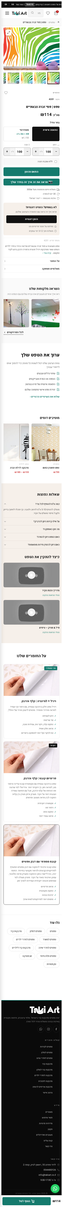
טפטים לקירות (46, 1046)
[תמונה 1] (53, 78)
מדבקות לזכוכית (45, 1081)
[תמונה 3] (27, 78)
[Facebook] (56, 1029)
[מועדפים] (47, 13)
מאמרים (49, 1112)
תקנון (50, 1129)
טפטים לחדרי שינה (47, 947)
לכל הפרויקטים (15, 332)
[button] (45, 313)
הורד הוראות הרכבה (51, 595)
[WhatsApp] (40, 1029)
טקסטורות (51, 964)
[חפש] (32, 13)
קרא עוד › (47, 253)
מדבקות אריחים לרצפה (42, 1086)
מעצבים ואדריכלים (44, 1134)
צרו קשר (48, 1146)
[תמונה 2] (40, 78)
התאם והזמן (31, 172)
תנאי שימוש (47, 1117)
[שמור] (6, 92)
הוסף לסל (24, 1201)
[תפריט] (7, 13)
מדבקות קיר (16, 931)
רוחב (55, 144)
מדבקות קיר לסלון (44, 1069)
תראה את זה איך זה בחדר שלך (31, 181)
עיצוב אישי (47, 1092)
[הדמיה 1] (13, 78)
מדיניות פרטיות (45, 1123)
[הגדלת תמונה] (9, 33)
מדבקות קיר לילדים (21, 947)
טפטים (52, 22)
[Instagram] (48, 1029)
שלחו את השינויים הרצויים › (44, 397)
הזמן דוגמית (31, 219)
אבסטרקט (27, 956)
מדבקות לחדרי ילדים (43, 1075)
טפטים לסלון (36, 931)
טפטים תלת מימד (48, 956)
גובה (26, 144)
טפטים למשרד (49, 939)
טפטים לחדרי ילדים (25, 939)
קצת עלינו (48, 1140)
